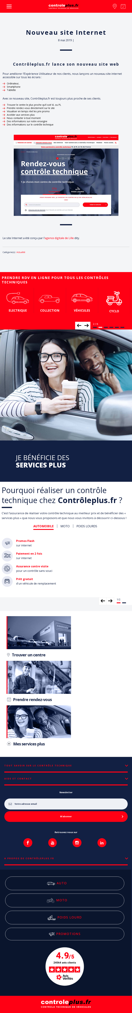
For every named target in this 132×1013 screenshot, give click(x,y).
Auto (69, 883)
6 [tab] (122, 327)
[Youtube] (52, 842)
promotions (68, 934)
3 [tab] (106, 327)
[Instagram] (77, 842)
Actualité (20, 252)
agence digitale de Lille (59, 238)
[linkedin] (101, 842)
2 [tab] (100, 327)
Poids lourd (69, 917)
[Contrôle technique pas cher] (63, 6)
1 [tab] (95, 327)
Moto (69, 900)
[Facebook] (27, 842)
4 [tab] (111, 327)
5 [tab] (117, 327)
